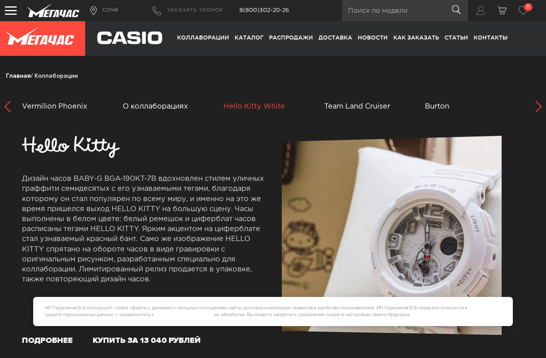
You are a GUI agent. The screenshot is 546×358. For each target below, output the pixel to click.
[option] (273, 107)
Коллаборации (203, 37)
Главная (18, 75)
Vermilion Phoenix (54, 106)
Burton (437, 106)
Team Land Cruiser (357, 106)
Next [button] (534, 107)
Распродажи (291, 37)
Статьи (456, 37)
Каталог (249, 37)
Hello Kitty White (254, 106)
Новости (373, 37)
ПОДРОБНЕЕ (47, 340)
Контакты (491, 37)
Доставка (335, 37)
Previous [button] (12, 107)
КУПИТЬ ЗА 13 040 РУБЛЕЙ (147, 340)
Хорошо (489, 311)
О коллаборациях (155, 106)
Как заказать (416, 37)
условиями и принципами (184, 315)
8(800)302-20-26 (264, 10)
